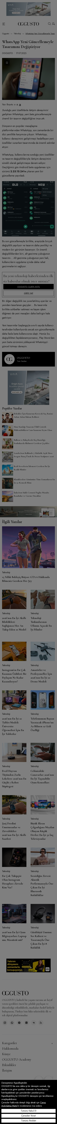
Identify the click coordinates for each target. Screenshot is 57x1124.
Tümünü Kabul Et (28, 1110)
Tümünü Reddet (28, 1120)
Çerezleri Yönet (28, 1115)
